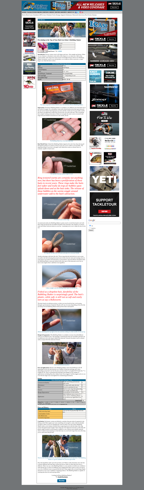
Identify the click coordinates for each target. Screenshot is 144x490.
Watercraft (75, 15)
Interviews (81, 15)
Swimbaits (36, 15)
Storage (58, 15)
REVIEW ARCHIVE (61, 12)
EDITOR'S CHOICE (48, 12)
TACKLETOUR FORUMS (34, 12)
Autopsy (94, 15)
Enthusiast (69, 15)
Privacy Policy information (72, 488)
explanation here (63, 404)
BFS (41, 15)
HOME (24, 12)
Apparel (63, 15)
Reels (23, 15)
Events (89, 15)
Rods (27, 15)
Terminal (49, 15)
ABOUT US (71, 12)
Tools (53, 15)
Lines (44, 15)
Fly (86, 15)
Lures (31, 15)
